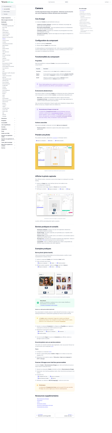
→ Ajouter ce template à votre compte (48, 305)
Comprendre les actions (42, 407)
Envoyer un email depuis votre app (45, 405)
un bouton (54, 137)
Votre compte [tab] (7, 11)
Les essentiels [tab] (7, 9)
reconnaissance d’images (57, 113)
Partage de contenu (41, 403)
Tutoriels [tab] (5, 14)
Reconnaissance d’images (43, 398)
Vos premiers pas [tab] (7, 6)
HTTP (43, 240)
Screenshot (62, 321)
